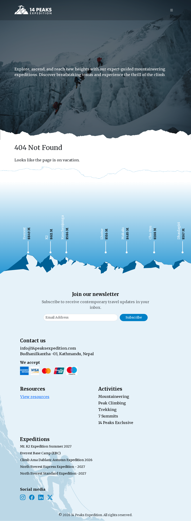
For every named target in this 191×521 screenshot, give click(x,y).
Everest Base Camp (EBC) (40, 453)
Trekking (107, 409)
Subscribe (134, 317)
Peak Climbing (112, 403)
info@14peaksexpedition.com (48, 348)
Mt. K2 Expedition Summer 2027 (46, 446)
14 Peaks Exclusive (115, 422)
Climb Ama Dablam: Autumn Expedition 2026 (56, 460)
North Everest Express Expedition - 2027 (52, 467)
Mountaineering (113, 396)
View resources (34, 396)
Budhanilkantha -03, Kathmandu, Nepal (57, 353)
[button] (172, 10)
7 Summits (108, 416)
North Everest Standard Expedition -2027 (53, 473)
